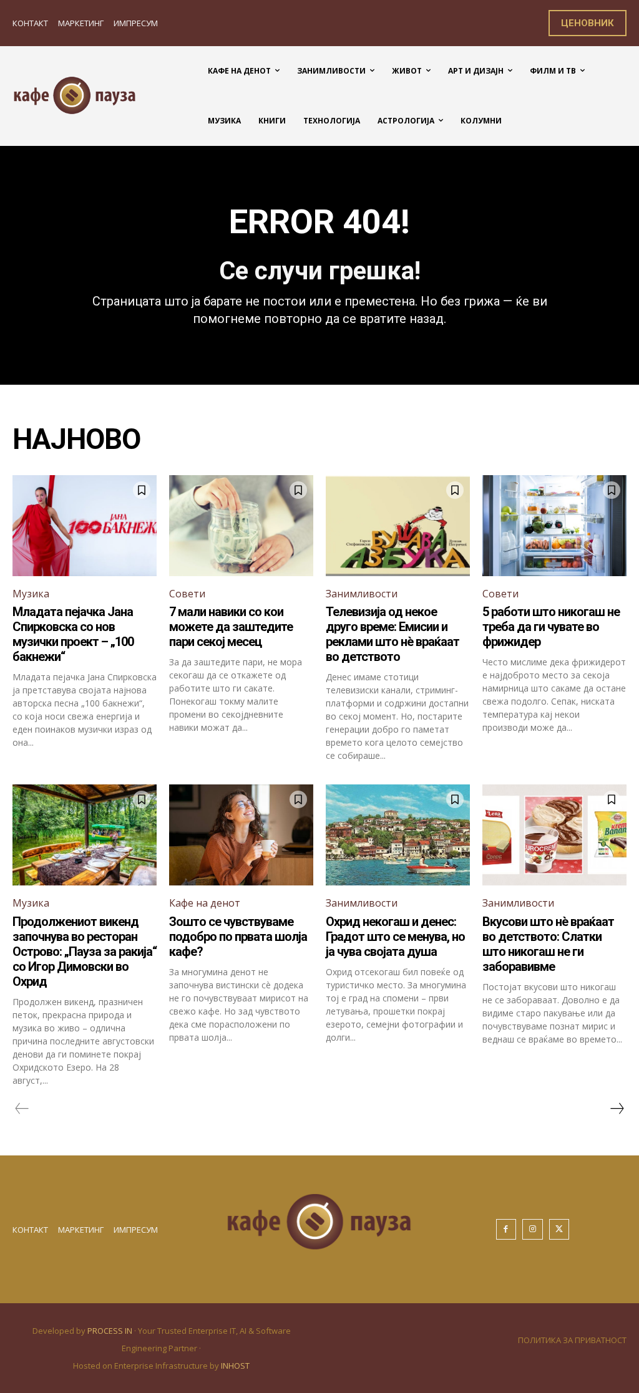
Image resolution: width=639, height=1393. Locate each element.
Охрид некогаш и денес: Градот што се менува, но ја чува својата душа (395, 936)
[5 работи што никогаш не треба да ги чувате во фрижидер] (554, 525)
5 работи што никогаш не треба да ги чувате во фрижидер (551, 626)
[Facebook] (506, 1229)
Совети (187, 593)
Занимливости (362, 593)
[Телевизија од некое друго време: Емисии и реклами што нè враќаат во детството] (398, 525)
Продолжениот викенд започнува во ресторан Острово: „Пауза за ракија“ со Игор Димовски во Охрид (84, 951)
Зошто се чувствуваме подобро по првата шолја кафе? (238, 936)
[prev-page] (22, 1108)
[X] (559, 1229)
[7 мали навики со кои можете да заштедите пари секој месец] (241, 525)
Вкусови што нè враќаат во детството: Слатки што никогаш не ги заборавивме (548, 944)
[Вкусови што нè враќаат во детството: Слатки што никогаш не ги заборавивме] (554, 834)
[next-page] (617, 1108)
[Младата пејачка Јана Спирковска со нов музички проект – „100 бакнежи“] (84, 525)
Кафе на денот (204, 903)
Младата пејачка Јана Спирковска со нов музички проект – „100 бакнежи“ (73, 634)
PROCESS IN (110, 1330)
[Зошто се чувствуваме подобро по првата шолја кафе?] (241, 834)
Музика (30, 593)
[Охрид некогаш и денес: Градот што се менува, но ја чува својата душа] (398, 834)
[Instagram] (532, 1229)
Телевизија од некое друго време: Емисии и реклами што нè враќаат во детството (392, 634)
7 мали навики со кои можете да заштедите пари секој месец (231, 626)
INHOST (235, 1365)
